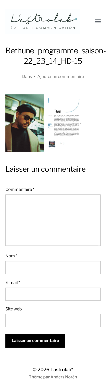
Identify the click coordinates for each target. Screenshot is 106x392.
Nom (11, 255)
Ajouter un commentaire (60, 76)
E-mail (12, 282)
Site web (13, 308)
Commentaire (19, 189)
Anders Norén (63, 377)
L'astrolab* (61, 369)
